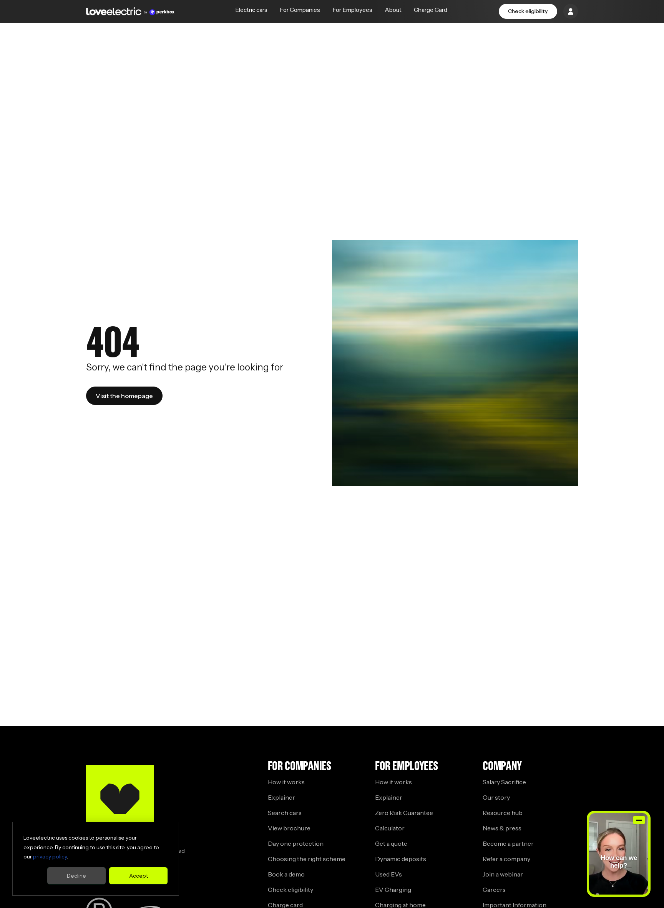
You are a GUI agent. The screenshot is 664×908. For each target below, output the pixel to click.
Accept (138, 875)
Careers (494, 889)
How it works (286, 782)
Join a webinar (503, 874)
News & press (502, 828)
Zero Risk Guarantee (404, 813)
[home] (130, 11)
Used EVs (388, 874)
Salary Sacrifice (504, 782)
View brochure (289, 828)
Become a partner (508, 843)
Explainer (281, 797)
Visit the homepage (124, 396)
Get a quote (391, 843)
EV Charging (393, 889)
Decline (76, 875)
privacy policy (50, 856)
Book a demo (286, 874)
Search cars (285, 813)
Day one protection (296, 843)
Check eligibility (528, 11)
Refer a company (506, 859)
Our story (496, 797)
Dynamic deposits (400, 859)
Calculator (390, 828)
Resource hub (503, 813)
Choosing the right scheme (306, 859)
